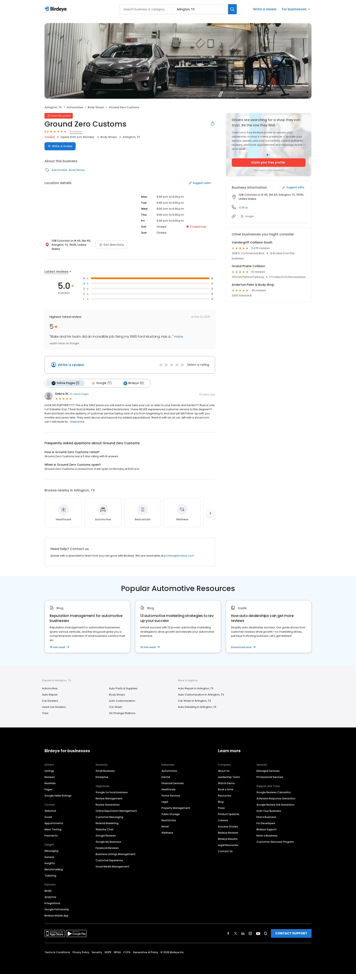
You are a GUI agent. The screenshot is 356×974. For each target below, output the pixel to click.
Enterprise (102, 777)
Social (48, 817)
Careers (223, 820)
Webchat (50, 811)
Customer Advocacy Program (275, 842)
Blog (221, 802)
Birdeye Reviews (228, 832)
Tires (45, 713)
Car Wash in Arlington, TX (194, 701)
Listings (49, 771)
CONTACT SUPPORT (291, 933)
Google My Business (108, 842)
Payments (51, 835)
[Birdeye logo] (56, 9)
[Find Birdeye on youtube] (258, 933)
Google (249, 216)
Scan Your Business (268, 811)
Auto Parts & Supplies (123, 688)
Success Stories (228, 826)
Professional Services (269, 777)
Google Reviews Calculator (273, 792)
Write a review (264, 9)
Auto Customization (122, 701)
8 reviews (75, 131)
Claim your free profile (268, 162)
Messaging (51, 851)
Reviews (49, 777)
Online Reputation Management (116, 811)
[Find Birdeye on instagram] (250, 933)
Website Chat (105, 829)
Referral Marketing (107, 823)
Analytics (50, 897)
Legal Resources (228, 845)
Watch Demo (226, 783)
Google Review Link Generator (275, 804)
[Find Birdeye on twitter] (235, 933)
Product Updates (228, 814)
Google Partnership (56, 909)
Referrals (50, 783)
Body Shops (96, 107)
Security (97, 952)
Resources (224, 795)
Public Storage (171, 814)
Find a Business (266, 817)
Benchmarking (53, 869)
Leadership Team (229, 777)
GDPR (107, 952)
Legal (165, 802)
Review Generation (108, 804)
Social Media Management (112, 866)
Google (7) (103, 383)
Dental (166, 777)
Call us (243, 207)
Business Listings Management (116, 854)
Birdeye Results (228, 839)
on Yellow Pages (79, 394)
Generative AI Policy (145, 952)
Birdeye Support (266, 829)
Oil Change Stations (122, 713)
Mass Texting (52, 829)
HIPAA (117, 952)
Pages (48, 789)
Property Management (176, 808)
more (178, 336)
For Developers (265, 823)
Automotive (75, 107)
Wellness (167, 832)
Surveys (49, 857)
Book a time (225, 789)
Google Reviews (106, 835)
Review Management (109, 798)
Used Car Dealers (54, 707)
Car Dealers (50, 701)
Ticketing (50, 875)
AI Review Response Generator (275, 798)
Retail (165, 826)
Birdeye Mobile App (56, 915)
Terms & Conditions (57, 952)
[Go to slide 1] (267, 155)
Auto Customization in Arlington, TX (201, 695)
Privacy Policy (81, 952)
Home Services (171, 795)
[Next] (210, 513)
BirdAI (48, 891)
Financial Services (173, 783)
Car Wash (115, 707)
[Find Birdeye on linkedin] (243, 933)
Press (221, 808)
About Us (224, 771)
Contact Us (225, 851)
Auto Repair (50, 695)
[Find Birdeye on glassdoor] (265, 933)
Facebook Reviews (107, 848)
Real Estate (169, 820)
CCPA (126, 952)
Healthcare (169, 789)
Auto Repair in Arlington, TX (195, 688)
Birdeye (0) (136, 383)
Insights (49, 863)
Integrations (52, 903)
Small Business (105, 771)
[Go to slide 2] (270, 154)
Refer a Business (267, 835)
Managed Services (268, 771)
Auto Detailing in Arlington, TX (197, 707)
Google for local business (112, 792)
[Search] (232, 9)
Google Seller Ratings (57, 795)
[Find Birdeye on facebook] (228, 933)
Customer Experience (109, 860)
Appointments (53, 823)
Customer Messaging (109, 817)
